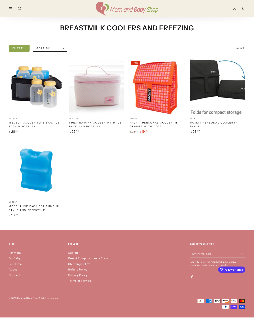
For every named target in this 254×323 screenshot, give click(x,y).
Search (73, 252)
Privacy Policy (77, 275)
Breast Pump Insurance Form (88, 258)
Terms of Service (79, 280)
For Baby (15, 258)
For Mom (15, 252)
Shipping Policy (79, 264)
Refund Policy (77, 269)
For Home (15, 264)
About (13, 269)
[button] (19, 8)
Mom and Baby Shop (27, 298)
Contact (14, 275)
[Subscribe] (243, 254)
